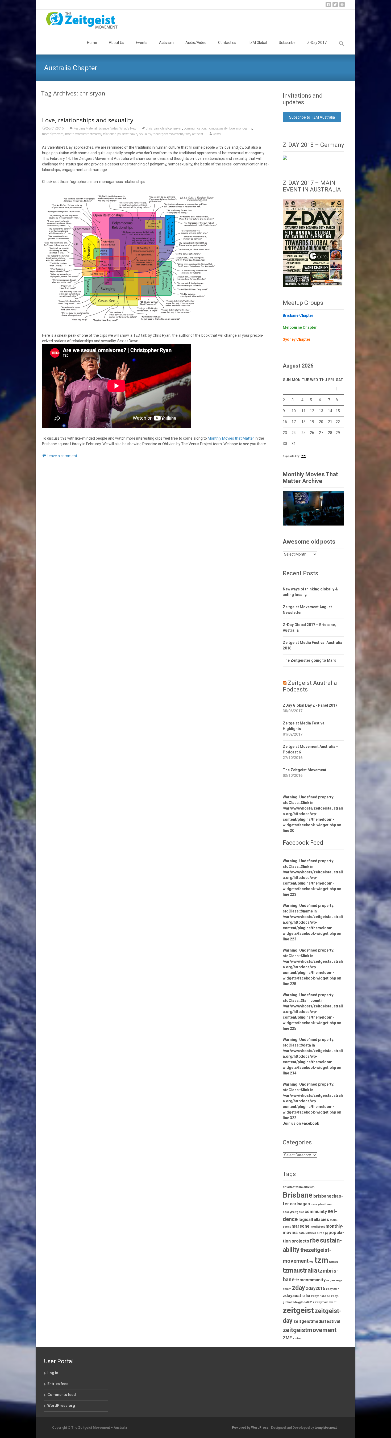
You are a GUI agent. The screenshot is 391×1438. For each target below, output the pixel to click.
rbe (314, 1240)
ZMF (287, 1337)
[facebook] (328, 6)
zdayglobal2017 (303, 1302)
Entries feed (58, 1384)
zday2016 (315, 1288)
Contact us (227, 42)
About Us (116, 42)
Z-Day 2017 (317, 42)
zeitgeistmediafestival (316, 1321)
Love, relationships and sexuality (87, 120)
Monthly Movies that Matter (230, 438)
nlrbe (320, 1233)
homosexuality (217, 128)
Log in (52, 1373)
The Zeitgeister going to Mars (309, 660)
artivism (308, 1187)
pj (326, 1233)
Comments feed (61, 1395)
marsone (301, 1226)
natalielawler (307, 1233)
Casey (217, 134)
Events (141, 42)
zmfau (297, 1338)
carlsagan (300, 1203)
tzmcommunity (310, 1279)
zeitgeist (197, 134)
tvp (311, 1262)
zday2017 (332, 1289)
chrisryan (152, 128)
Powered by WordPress (250, 1427)
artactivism (295, 1187)
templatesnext (326, 1427)
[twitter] (335, 6)
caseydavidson (321, 1204)
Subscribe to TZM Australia (312, 117)
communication (195, 128)
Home (92, 42)
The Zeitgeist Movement (304, 770)
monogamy (244, 128)
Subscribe (287, 42)
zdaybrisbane (320, 1296)
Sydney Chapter (296, 339)
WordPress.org (61, 1405)
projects (300, 1241)
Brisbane (298, 1195)
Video (114, 128)
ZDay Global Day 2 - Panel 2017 (310, 705)
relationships (112, 134)
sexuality (145, 134)
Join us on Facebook (301, 1123)
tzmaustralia (300, 1270)
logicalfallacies (313, 1219)
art (284, 1187)
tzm (187, 134)
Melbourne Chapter (300, 327)
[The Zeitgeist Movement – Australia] (77, 20)
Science (103, 128)
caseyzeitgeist (293, 1212)
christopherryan (171, 128)
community (316, 1211)
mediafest (317, 1226)
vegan (330, 1280)
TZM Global (257, 42)
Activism (166, 42)
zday (298, 1287)
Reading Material (85, 128)
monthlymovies (53, 134)
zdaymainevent (325, 1302)
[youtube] (342, 6)
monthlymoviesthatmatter (83, 134)
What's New (127, 128)
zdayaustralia (296, 1295)
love (232, 128)
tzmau (333, 1262)
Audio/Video (195, 42)
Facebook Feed (303, 842)
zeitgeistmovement (309, 1330)
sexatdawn (129, 134)
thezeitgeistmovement (168, 134)
